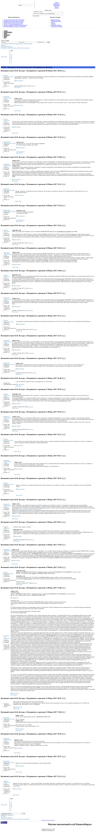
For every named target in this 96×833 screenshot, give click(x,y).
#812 (64, 92)
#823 (64, 336)
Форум (56, 6)
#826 (64, 389)
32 (11, 62)
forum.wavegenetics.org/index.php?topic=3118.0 (29, 509)
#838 (64, 734)
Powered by (44, 820)
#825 (64, 378)
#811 (64, 71)
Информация (56, 5)
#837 (64, 712)
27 (11, 56)
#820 (64, 271)
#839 (64, 756)
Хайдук (6, 75)
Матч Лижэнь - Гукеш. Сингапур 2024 (13, 22)
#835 (64, 588)
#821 (64, 293)
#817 (64, 205)
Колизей (56, 7)
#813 (64, 115)
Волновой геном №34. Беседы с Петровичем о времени (15, 47)
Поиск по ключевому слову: (41, 13)
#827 (64, 412)
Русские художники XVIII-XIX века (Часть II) (15, 25)
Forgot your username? (17, 43)
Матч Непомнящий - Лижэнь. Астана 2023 (15, 26)
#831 (64, 500)
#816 (64, 184)
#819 (64, 248)
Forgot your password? (6, 43)
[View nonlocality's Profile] (9, 99)
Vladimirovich (10, 815)
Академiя (3, 45)
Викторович (7, 141)
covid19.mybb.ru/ (20, 151)
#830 (64, 478)
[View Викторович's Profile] (10, 143)
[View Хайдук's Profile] (8, 76)
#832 (64, 522)
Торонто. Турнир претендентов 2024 (13, 23)
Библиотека (57, 3)
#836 (64, 698)
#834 (64, 567)
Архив (56, 2)
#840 (64, 776)
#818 (64, 225)
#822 (63, 316)
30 (11, 60)
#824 (64, 358)
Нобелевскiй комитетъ (6, 46)
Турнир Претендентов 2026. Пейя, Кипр (14, 19)
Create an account (28, 43)
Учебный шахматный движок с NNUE (13, 21)
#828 (64, 434)
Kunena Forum (51, 820)
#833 (64, 545)
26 (11, 54)
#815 (64, 157)
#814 (64, 137)
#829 (64, 456)
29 (11, 58)
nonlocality (6, 96)
